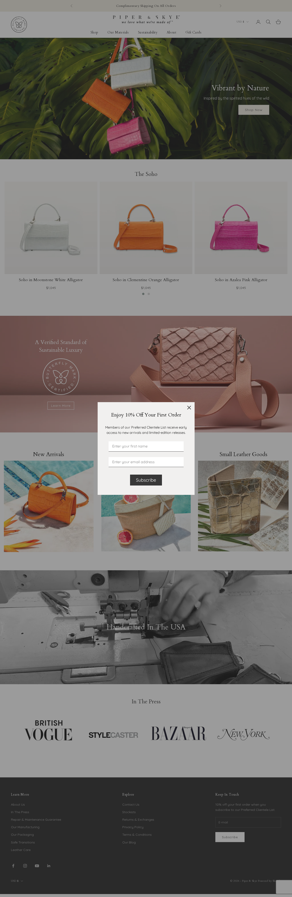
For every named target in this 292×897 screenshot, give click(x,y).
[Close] (189, 407)
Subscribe (146, 480)
